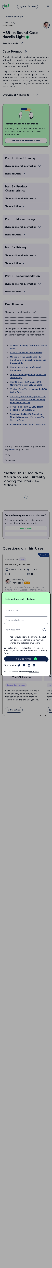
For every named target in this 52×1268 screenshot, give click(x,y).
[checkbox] (6, 640)
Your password (13, 629)
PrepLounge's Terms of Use (15, 650)
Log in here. (34, 671)
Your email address (15, 620)
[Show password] (44, 630)
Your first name (13, 610)
